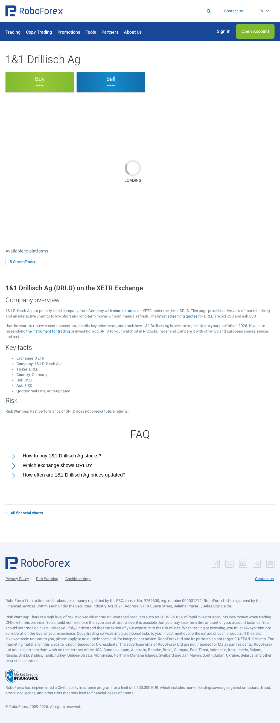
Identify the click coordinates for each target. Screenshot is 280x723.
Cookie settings (78, 579)
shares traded (124, 310)
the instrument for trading (48, 331)
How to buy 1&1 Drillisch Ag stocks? (62, 456)
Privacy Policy (17, 579)
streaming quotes (182, 316)
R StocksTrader (23, 262)
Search (123, 11)
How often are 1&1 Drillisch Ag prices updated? (74, 475)
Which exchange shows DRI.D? (57, 465)
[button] (34, 10)
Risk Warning (47, 579)
